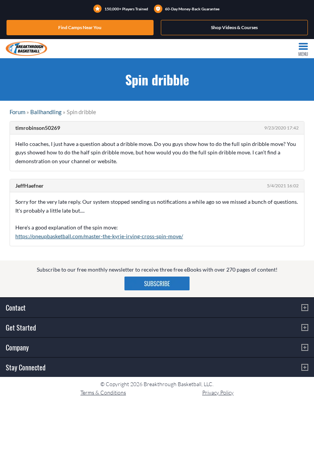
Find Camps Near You (79, 27)
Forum (17, 111)
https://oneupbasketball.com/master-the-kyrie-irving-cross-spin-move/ (99, 236)
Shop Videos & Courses (234, 27)
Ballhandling (46, 111)
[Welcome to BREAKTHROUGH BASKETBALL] (26, 48)
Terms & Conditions (103, 392)
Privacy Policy (218, 392)
